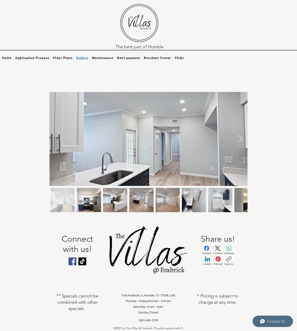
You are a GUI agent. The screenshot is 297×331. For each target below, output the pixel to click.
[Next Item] (240, 139)
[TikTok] (82, 261)
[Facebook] (72, 261)
